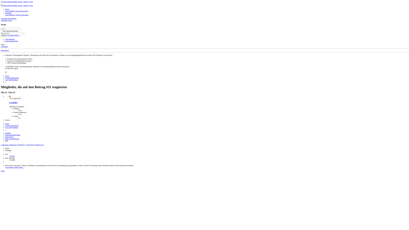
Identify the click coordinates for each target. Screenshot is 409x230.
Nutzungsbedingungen (12, 135)
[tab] (11, 92)
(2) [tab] (4, 92)
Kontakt (8, 133)
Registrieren (5, 50)
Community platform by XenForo (22, 145)
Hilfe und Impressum (12, 139)
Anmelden (4, 47)
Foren (7, 9)
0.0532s (12, 156)
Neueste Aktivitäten (21, 15)
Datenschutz (9, 137)
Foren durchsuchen (21, 11)
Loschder (13, 102)
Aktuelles (8, 13)
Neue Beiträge (10, 11)
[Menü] (2, 4)
